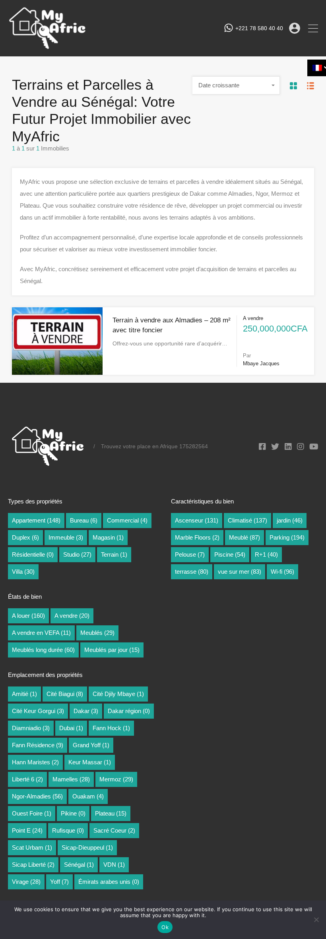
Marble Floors (197, 537)
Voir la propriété (57, 361)
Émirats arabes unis (108, 881)
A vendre (71, 615)
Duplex (25, 537)
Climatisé (247, 520)
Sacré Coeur (114, 830)
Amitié (24, 693)
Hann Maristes (35, 762)
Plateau (110, 813)
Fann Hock (111, 728)
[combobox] (236, 85)
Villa (23, 571)
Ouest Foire (31, 813)
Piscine (229, 554)
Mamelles (71, 779)
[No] (316, 920)
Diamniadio (31, 728)
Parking (287, 537)
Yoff (59, 881)
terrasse (191, 571)
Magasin (108, 537)
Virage (26, 881)
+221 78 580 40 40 (259, 28)
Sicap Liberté (33, 864)
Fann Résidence (37, 745)
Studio (77, 554)
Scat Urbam (32, 847)
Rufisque (68, 830)
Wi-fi (282, 571)
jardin (290, 520)
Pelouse (190, 554)
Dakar (86, 711)
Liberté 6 (27, 779)
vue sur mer (239, 571)
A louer (28, 615)
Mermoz (116, 779)
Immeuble (66, 537)
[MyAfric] (47, 46)
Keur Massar (89, 762)
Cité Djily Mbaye (118, 693)
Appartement (36, 520)
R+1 (266, 554)
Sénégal (79, 864)
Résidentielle (33, 554)
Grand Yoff (91, 745)
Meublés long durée (43, 649)
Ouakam (88, 796)
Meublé (244, 537)
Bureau (83, 520)
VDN (114, 864)
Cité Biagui (65, 693)
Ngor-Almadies (37, 796)
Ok (165, 927)
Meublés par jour (112, 649)
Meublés (97, 632)
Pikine (73, 813)
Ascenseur (196, 520)
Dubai (71, 728)
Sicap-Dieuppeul (87, 847)
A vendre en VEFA (41, 632)
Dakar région (129, 711)
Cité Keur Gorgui (38, 711)
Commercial (127, 520)
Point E (27, 830)
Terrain (114, 554)
